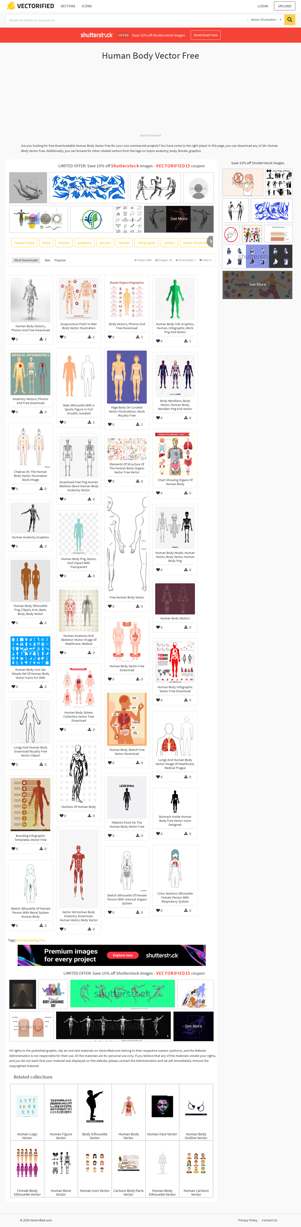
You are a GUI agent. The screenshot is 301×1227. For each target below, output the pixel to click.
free (42, 940)
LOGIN (263, 6)
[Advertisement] (150, 100)
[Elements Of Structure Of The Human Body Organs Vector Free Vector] (127, 449)
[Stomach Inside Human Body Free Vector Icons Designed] (175, 801)
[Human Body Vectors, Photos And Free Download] (30, 300)
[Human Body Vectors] (175, 598)
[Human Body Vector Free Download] (127, 641)
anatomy (84, 242)
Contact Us (269, 1220)
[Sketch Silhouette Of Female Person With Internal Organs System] (127, 870)
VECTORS (68, 6)
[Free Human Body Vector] (127, 544)
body (46, 242)
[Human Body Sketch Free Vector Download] (127, 719)
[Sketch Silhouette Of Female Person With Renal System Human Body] (30, 883)
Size (47, 260)
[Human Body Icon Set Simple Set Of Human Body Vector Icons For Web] (30, 651)
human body (24, 242)
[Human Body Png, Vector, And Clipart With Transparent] (79, 534)
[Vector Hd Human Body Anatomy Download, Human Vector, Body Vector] (79, 868)
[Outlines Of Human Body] (79, 773)
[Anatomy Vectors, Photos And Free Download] (30, 374)
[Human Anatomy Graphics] (30, 517)
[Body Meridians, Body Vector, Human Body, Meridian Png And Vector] (175, 376)
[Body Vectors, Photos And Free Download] (127, 299)
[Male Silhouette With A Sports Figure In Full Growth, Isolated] (79, 376)
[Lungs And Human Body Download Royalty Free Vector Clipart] (30, 722)
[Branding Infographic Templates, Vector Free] (30, 805)
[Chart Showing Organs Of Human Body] (175, 453)
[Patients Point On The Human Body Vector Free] (127, 797)
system (169, 242)
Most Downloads (26, 260)
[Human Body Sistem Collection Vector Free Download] (79, 687)
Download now (206, 35)
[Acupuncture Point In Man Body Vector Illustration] (79, 299)
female (124, 242)
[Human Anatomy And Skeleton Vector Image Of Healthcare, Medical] (79, 610)
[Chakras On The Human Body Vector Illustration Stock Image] (30, 446)
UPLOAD (284, 6)
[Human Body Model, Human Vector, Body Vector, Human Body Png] (175, 528)
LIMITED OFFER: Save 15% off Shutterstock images (108, 973)
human (64, 242)
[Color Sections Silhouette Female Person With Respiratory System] (175, 868)
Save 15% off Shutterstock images (257, 162)
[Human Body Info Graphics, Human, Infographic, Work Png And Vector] (175, 299)
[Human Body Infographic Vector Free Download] (175, 662)
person (105, 242)
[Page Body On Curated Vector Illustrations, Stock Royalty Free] (127, 377)
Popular (60, 260)
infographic (147, 242)
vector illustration (197, 242)
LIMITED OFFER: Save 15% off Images (105, 165)
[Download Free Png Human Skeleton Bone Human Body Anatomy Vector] (79, 457)
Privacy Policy (247, 1220)
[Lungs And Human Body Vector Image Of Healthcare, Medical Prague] (175, 735)
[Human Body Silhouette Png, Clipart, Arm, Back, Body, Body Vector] (30, 581)
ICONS (87, 6)
